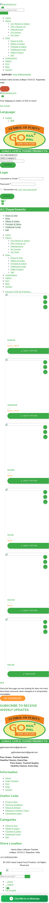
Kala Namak (11, 340)
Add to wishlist (45, 297)
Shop (7, 38)
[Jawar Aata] (27, 574)
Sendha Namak (12, 405)
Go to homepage (12, 698)
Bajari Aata (10, 664)
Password (5, 184)
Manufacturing (16, 29)
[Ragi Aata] (27, 510)
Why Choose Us (17, 26)
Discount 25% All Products (18, 291)
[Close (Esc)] (46, 3)
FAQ (7, 64)
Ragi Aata (10, 535)
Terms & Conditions (14, 804)
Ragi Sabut (10, 470)
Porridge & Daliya (18, 46)
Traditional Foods (18, 49)
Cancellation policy (13, 813)
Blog (7, 66)
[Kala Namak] (27, 315)
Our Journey (15, 32)
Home (8, 18)
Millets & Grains (17, 43)
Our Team (14, 35)
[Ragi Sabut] (27, 445)
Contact (8, 69)
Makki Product (17, 52)
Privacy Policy (11, 802)
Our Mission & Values (20, 23)
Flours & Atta (16, 41)
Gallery (8, 61)
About (8, 20)
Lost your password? (27, 189)
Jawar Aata (10, 600)
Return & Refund (12, 807)
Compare (45, 302)
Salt (12, 55)
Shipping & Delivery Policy (17, 810)
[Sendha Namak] (27, 380)
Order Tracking (11, 781)
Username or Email (9, 178)
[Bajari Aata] (27, 639)
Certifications (11, 58)
